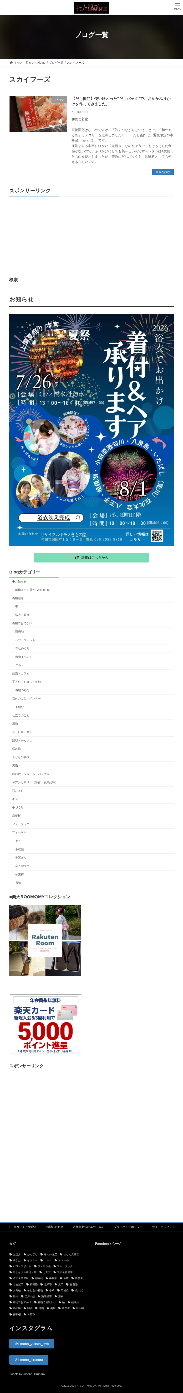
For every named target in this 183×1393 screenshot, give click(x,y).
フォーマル (19, 832)
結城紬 (75, 1302)
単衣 (66, 1278)
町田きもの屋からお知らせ (32, 590)
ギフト (16, 799)
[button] (91, 557)
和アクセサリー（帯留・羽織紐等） (35, 782)
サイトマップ (160, 1227)
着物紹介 (18, 598)
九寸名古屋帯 (65, 1272)
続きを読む (163, 172)
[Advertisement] (91, 236)
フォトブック (20, 824)
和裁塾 (34, 1284)
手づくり (18, 807)
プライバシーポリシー (128, 1227)
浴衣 (60, 1296)
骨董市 (31, 1314)
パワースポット (25, 640)
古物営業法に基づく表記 (88, 1227)
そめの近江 (50, 1254)
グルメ (19, 665)
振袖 (18, 883)
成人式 (79, 1290)
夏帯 (60, 1284)
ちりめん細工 (71, 1254)
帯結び (19, 707)
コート (48, 1260)
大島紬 (17, 1290)
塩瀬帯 (48, 1284)
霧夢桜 (16, 816)
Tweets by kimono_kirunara (27, 1374)
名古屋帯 (18, 1284)
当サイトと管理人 (25, 1227)
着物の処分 (22, 690)
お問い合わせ (54, 1227)
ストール (63, 1260)
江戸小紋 (30, 1296)
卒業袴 (19, 874)
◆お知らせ (19, 581)
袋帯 (53, 1308)
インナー (32, 1260)
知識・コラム (20, 673)
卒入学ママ (22, 866)
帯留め (65, 1290)
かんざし (32, 1254)
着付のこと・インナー (26, 698)
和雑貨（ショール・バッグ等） (32, 774)
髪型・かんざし (22, 740)
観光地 (19, 631)
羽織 (29, 1308)
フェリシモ (44, 1266)
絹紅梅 (17, 1308)
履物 (15, 723)
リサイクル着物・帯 (24, 1272)
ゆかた (17, 1260)
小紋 (51, 1290)
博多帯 (79, 1278)
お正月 (17, 1254)
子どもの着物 (20, 757)
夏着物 (73, 1284)
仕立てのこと (20, 715)
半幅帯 (53, 1278)
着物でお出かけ (47, 1302)
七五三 (19, 841)
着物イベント (23, 657)
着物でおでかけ (22, 623)
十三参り (21, 857)
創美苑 (39, 1278)
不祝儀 (19, 849)
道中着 (66, 1308)
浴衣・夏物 (22, 615)
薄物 (41, 1308)
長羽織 (80, 1308)
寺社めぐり (22, 648)
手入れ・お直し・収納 (26, 682)
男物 (15, 765)
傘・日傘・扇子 (22, 732)
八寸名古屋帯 (21, 1278)
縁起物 (16, 749)
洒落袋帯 (46, 1296)
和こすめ (18, 790)
